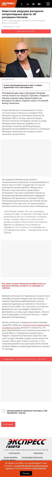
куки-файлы (10, 457)
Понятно (26, 473)
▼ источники (8, 424)
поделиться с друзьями (26, 31)
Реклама (38, 453)
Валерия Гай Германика (26, 359)
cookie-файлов (39, 468)
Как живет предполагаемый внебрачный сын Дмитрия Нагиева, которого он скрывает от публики (24, 286)
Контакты (14, 453)
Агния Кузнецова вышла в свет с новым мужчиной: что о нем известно (23, 86)
